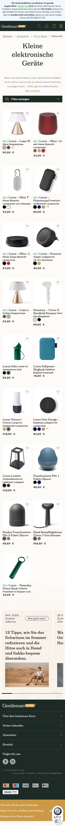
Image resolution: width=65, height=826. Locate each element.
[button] (27, 113)
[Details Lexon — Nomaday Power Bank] (17, 567)
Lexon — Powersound (41, 199)
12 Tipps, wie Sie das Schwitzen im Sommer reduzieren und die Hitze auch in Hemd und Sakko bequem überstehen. (25, 645)
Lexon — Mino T (18, 197)
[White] (8, 207)
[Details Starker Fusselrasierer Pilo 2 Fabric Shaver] (17, 514)
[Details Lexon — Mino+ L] (17, 236)
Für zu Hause (40, 36)
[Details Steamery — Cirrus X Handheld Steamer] (47, 292)
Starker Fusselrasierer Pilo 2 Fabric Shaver (17, 533)
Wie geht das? (37, 618)
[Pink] (12, 147)
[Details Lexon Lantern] (17, 458)
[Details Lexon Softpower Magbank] (47, 348)
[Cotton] (35, 319)
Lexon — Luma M (19, 141)
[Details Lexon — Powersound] (47, 179)
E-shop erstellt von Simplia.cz (24, 773)
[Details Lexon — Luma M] (17, 123)
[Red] (43, 150)
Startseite (7, 36)
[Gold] (4, 147)
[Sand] (8, 538)
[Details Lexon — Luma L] (17, 292)
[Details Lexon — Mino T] (17, 179)
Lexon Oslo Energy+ (45, 419)
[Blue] (39, 207)
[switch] (58, 821)
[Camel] (43, 207)
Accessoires (23, 36)
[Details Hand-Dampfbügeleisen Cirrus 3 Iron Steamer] (47, 514)
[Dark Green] (8, 372)
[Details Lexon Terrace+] (17, 401)
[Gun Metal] (8, 147)
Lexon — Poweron (50, 254)
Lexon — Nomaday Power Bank (17, 587)
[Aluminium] (4, 316)
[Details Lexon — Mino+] (47, 123)
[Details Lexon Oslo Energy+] (47, 401)
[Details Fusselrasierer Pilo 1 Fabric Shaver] (47, 458)
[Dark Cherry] (8, 485)
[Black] (4, 207)
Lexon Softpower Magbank (43, 368)
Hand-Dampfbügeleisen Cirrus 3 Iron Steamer (47, 533)
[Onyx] (39, 319)
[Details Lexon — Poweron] (47, 236)
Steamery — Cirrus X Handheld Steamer (46, 311)
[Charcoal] (4, 538)
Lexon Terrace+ (12, 419)
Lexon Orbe (10, 366)
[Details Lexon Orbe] (17, 348)
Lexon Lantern (12, 476)
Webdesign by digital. (50, 773)
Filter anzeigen (20, 99)
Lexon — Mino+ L (19, 254)
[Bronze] (35, 150)
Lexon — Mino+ (48, 141)
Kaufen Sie (25, 6)
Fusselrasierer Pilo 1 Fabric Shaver (46, 477)
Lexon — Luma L (19, 310)
